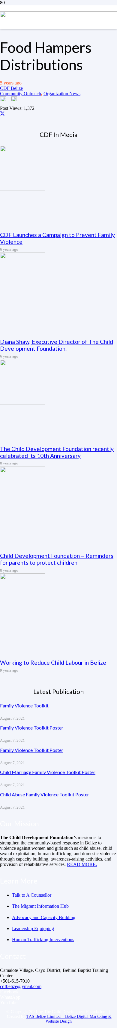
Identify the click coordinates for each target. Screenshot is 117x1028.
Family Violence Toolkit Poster (31, 727)
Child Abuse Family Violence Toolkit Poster (44, 794)
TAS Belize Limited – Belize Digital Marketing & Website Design (69, 1019)
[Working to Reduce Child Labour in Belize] (22, 616)
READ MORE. (82, 864)
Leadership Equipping (33, 928)
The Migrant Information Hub (40, 906)
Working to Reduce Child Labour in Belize (53, 662)
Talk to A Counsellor (31, 895)
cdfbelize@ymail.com (20, 986)
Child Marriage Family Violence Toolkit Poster (47, 772)
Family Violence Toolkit (24, 705)
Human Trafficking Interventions (43, 939)
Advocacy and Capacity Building (43, 917)
